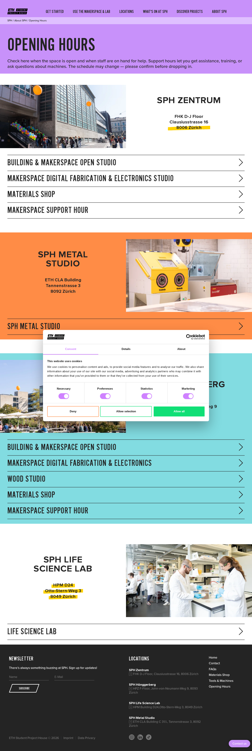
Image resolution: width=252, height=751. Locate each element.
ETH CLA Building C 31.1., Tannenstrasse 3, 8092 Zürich (165, 723)
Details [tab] (126, 349)
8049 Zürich (63, 596)
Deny (73, 411)
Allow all (179, 411)
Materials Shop (219, 674)
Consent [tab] (70, 349)
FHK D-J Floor (189, 116)
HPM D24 (63, 585)
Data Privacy (86, 738)
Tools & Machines (221, 680)
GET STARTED (55, 11)
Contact (214, 663)
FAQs (212, 669)
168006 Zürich (192, 124)
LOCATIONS (126, 11)
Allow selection (126, 411)
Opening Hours (219, 686)
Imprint (68, 738)
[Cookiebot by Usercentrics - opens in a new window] (189, 337)
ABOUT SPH (219, 11)
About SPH (20, 21)
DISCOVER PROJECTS (190, 11)
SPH (9, 21)
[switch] (105, 396)
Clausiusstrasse (186, 122)
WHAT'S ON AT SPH (155, 11)
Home (213, 657)
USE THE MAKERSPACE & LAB (91, 11)
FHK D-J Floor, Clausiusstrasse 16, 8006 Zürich (166, 673)
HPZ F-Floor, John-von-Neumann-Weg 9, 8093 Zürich (163, 690)
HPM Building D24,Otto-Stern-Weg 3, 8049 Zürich (167, 707)
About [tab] (181, 349)
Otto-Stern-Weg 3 (63, 590)
